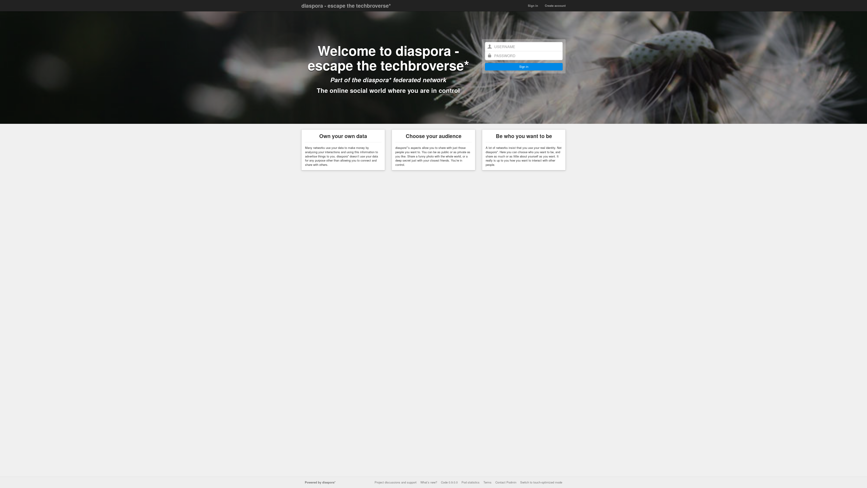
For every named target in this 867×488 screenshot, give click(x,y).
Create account (555, 5)
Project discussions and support (396, 482)
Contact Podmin (505, 482)
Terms (487, 482)
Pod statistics (470, 482)
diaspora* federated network (404, 79)
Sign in (533, 5)
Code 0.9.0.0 (449, 482)
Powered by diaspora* (320, 482)
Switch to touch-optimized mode (541, 482)
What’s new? (428, 482)
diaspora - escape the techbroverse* (346, 5)
